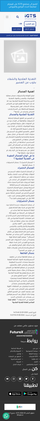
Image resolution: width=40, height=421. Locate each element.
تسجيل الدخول (29, 29)
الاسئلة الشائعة (16, 348)
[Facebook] (32, 379)
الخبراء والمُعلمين (32, 364)
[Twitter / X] (26, 379)
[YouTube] (7, 379)
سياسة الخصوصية (32, 351)
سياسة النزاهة (33, 354)
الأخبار (36, 362)
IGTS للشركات (33, 356)
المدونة (18, 362)
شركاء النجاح (17, 364)
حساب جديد (17, 29)
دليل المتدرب (30, 24)
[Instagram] (13, 379)
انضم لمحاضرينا (16, 359)
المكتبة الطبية (34, 35)
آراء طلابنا (35, 359)
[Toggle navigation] (7, 17)
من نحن (35, 348)
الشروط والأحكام (15, 351)
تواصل (19, 354)
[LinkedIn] (20, 379)
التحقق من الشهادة (15, 356)
